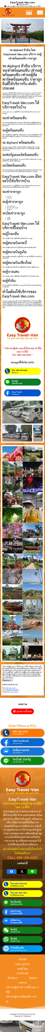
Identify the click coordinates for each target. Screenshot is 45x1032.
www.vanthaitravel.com (18, 950)
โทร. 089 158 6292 (19, 370)
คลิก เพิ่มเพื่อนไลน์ (18, 762)
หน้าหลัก (22, 959)
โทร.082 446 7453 (18, 892)
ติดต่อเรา (15, 372)
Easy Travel (17, 392)
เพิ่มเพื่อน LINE (17, 383)
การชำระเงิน (22, 973)
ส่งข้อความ (15, 920)
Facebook (15, 394)
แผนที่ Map (22, 968)
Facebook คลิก (16, 913)
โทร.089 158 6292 (18, 883)
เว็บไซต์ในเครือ (17, 947)
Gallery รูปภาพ (22, 963)
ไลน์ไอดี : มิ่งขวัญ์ (22, 759)
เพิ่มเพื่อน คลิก (15, 932)
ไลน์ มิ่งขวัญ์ (15, 901)
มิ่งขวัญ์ (15, 381)
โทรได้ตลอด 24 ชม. (17, 886)
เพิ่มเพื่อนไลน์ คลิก (16, 904)
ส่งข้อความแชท (21, 750)
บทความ (23, 982)
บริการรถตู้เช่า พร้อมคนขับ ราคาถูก (21, 999)
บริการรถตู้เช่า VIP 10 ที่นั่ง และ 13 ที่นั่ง (22, 989)
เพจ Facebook (21, 740)
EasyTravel (15, 911)
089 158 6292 (20, 731)
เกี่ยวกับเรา (12, 977)
